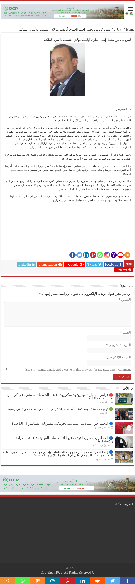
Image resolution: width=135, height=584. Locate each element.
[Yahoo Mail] (114, 255)
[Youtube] (120, 255)
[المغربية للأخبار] (129, 13)
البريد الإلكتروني (118, 345)
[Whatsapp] (100, 255)
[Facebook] (72, 255)
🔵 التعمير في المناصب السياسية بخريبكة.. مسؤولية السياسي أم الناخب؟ (62, 423)
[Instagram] (107, 255)
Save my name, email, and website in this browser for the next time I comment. (77, 369)
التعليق (125, 299)
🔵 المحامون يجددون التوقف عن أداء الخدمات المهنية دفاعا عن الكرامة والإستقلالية (64, 439)
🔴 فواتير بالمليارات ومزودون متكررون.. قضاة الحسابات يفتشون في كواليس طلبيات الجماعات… (60, 396)
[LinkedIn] (86, 255)
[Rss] (73, 568)
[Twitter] (79, 255)
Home (130, 29)
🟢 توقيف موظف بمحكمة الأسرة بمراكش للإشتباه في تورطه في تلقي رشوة (60, 409)
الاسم (125, 332)
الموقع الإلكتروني (119, 357)
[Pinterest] (93, 255)
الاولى (118, 29)
